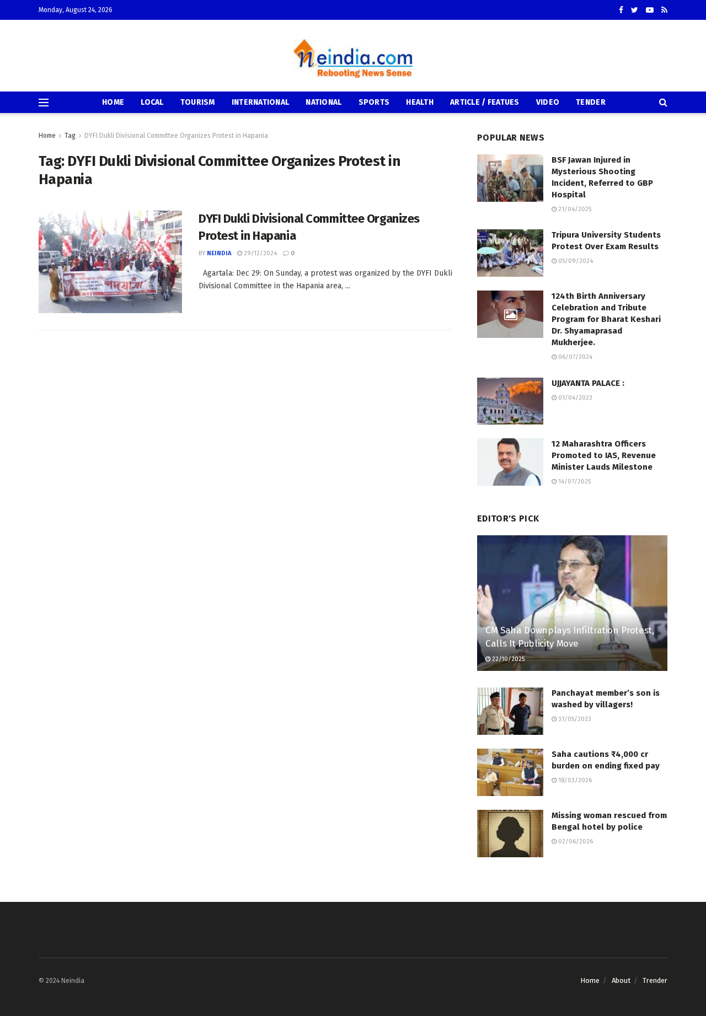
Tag (70, 135)
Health (420, 102)
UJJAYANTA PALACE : (588, 383)
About (621, 980)
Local (152, 102)
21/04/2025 (574, 209)
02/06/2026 (575, 841)
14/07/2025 (574, 481)
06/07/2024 (574, 357)
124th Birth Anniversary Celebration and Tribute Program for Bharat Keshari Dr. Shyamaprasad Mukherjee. (606, 319)
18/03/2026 (574, 780)
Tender (591, 102)
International (261, 102)
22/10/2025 (507, 659)
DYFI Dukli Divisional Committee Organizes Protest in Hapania (176, 135)
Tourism (197, 102)
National (323, 102)
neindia (219, 253)
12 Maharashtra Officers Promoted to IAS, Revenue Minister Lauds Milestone (604, 455)
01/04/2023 (574, 397)
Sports (374, 102)
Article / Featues (485, 102)
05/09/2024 (575, 261)
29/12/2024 (259, 253)
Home (113, 102)
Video (547, 102)
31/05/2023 (574, 719)
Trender (655, 980)
